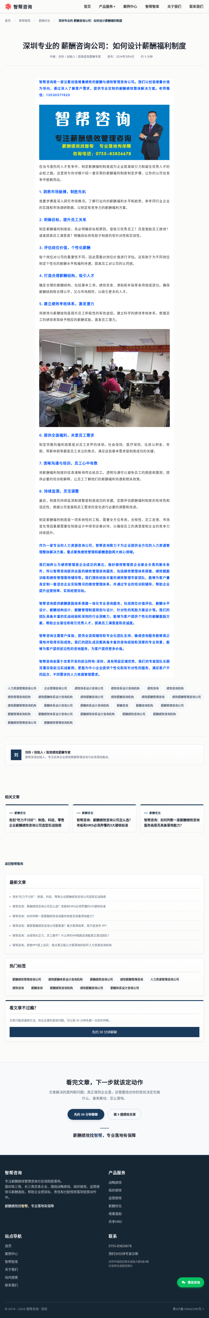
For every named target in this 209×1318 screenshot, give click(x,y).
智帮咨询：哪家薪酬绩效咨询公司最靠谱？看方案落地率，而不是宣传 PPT (59, 926)
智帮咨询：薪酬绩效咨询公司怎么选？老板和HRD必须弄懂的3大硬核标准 (59, 906)
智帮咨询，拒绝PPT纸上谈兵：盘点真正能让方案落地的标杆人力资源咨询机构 (62, 945)
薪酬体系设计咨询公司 (58, 705)
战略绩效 (115, 1182)
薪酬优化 (44, 20)
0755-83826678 (120, 1246)
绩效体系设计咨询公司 (89, 688)
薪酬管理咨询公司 (172, 705)
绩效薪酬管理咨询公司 (186, 697)
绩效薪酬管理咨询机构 (22, 705)
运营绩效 (115, 1198)
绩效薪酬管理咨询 (153, 697)
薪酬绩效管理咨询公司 (22, 722)
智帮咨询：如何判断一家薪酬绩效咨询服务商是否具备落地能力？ (53, 916)
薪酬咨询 (122, 705)
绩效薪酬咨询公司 (91, 697)
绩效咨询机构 (175, 688)
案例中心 (130, 6)
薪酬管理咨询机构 (19, 714)
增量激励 (115, 1213)
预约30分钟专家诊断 (123, 1253)
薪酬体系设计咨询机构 (94, 705)
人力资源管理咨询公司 (22, 688)
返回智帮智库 (14, 864)
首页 (87, 6)
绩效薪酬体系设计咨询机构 (55, 697)
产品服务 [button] (107, 6)
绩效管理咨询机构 (19, 697)
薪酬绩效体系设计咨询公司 (55, 714)
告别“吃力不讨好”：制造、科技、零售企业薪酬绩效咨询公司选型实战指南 (59, 897)
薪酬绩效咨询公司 (133, 714)
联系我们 (196, 6)
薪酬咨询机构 (144, 705)
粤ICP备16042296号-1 (188, 1309)
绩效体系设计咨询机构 (125, 688)
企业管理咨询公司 (55, 688)
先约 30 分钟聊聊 (104, 1032)
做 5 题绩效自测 (125, 1114)
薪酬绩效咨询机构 (164, 714)
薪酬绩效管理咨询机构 (58, 722)
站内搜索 (11, 1277)
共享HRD (115, 1221)
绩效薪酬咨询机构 (122, 697)
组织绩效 (115, 1190)
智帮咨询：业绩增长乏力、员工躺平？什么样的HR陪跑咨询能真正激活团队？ (61, 935)
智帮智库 (152, 6)
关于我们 (174, 6)
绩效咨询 (153, 688)
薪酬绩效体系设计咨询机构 (97, 714)
